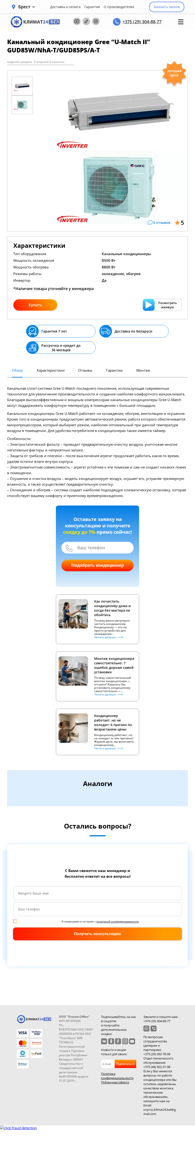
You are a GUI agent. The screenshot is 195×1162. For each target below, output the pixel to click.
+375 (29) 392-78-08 (156, 1054)
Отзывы (85, 370)
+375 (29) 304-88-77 (141, 21)
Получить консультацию (97, 934)
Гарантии (114, 370)
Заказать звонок (166, 7)
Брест (24, 6)
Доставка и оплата (65, 7)
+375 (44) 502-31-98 (156, 1067)
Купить (35, 305)
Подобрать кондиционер (97, 565)
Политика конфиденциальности (117, 1076)
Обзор (17, 370)
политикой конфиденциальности (117, 921)
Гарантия (92, 7)
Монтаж (143, 370)
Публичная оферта (115, 1082)
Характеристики (51, 370)
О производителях (119, 7)
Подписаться (125, 1064)
